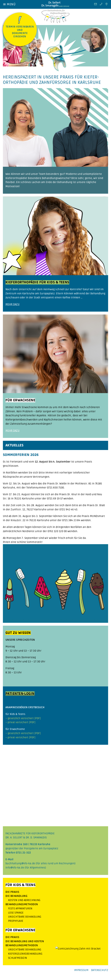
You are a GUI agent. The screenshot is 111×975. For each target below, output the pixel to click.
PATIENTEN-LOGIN (20, 693)
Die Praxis (12, 891)
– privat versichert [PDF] (20, 722)
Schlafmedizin (17, 957)
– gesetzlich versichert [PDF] (23, 718)
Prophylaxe (15, 920)
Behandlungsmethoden (21, 904)
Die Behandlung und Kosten (24, 941)
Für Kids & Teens (20, 885)
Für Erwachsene (20, 930)
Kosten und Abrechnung (24, 900)
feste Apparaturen (20, 908)
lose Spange (16, 912)
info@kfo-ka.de (14, 867)
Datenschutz (99, 970)
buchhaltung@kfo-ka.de (20, 863)
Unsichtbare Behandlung (24, 916)
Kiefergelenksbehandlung (25, 953)
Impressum (81, 970)
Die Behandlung (16, 896)
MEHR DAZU (12, 304)
